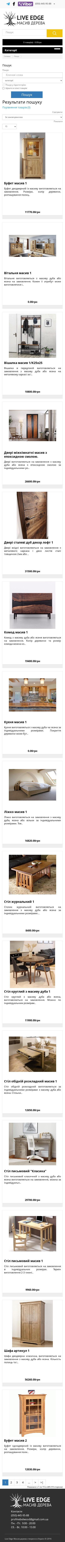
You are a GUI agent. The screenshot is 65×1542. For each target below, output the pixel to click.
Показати (58, 121)
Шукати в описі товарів (16, 88)
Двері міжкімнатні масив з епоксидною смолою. (25, 454)
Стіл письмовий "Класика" (25, 1171)
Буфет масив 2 (15, 1441)
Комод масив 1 (16, 632)
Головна (7, 56)
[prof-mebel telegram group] (8, 3)
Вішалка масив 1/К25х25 (23, 363)
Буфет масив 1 (15, 183)
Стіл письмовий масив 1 (23, 1261)
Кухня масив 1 (15, 722)
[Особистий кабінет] (54, 3)
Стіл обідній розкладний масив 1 (30, 1081)
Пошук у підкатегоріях (16, 85)
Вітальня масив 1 (17, 273)
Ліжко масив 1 (15, 812)
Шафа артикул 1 (17, 1351)
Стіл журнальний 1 (19, 902)
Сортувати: (57, 112)
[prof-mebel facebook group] (14, 3)
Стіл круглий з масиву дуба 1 (27, 992)
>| (41, 1482)
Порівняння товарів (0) (16, 107)
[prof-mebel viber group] (25, 3)
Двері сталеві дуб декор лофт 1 (28, 543)
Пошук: (5, 70)
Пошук (16, 56)
